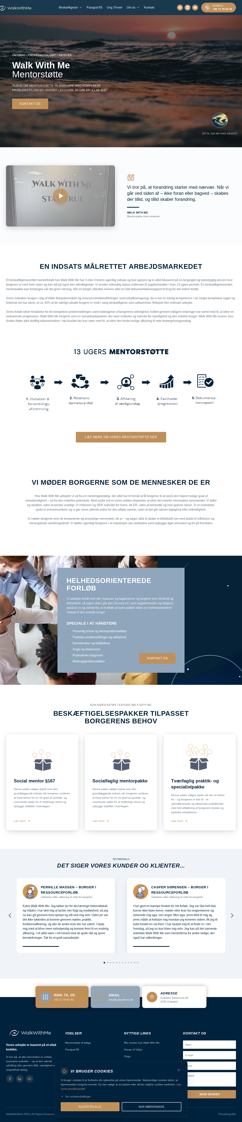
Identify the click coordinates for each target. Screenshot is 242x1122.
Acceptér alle (90, 1106)
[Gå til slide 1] (104, 962)
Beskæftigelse (68, 7)
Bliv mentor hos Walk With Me (142, 1042)
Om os (131, 7)
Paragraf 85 (94, 7)
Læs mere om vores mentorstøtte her (121, 437)
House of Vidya (133, 1049)
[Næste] (232, 915)
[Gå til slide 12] (137, 962)
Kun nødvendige (151, 1106)
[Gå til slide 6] (119, 962)
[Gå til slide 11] (134, 962)
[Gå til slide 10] (131, 962)
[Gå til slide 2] (107, 962)
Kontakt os (30, 103)
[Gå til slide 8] (125, 962)
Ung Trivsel (114, 7)
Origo (127, 1056)
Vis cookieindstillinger (78, 1096)
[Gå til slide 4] (113, 962)
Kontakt (149, 7)
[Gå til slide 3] (110, 962)
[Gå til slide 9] (128, 962)
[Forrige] (10, 915)
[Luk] (178, 1070)
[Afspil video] (60, 196)
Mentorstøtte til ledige (78, 1042)
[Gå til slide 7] (122, 962)
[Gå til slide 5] (116, 962)
